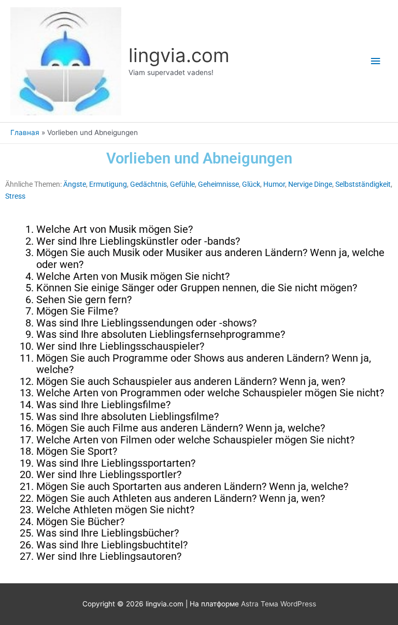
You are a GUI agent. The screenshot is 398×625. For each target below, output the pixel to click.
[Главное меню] (376, 61)
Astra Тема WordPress (278, 604)
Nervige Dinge (310, 184)
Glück (251, 184)
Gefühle (182, 184)
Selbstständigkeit (363, 184)
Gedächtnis (148, 184)
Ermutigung (108, 184)
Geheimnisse (218, 184)
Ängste (74, 184)
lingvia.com (179, 55)
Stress (15, 196)
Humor (274, 184)
